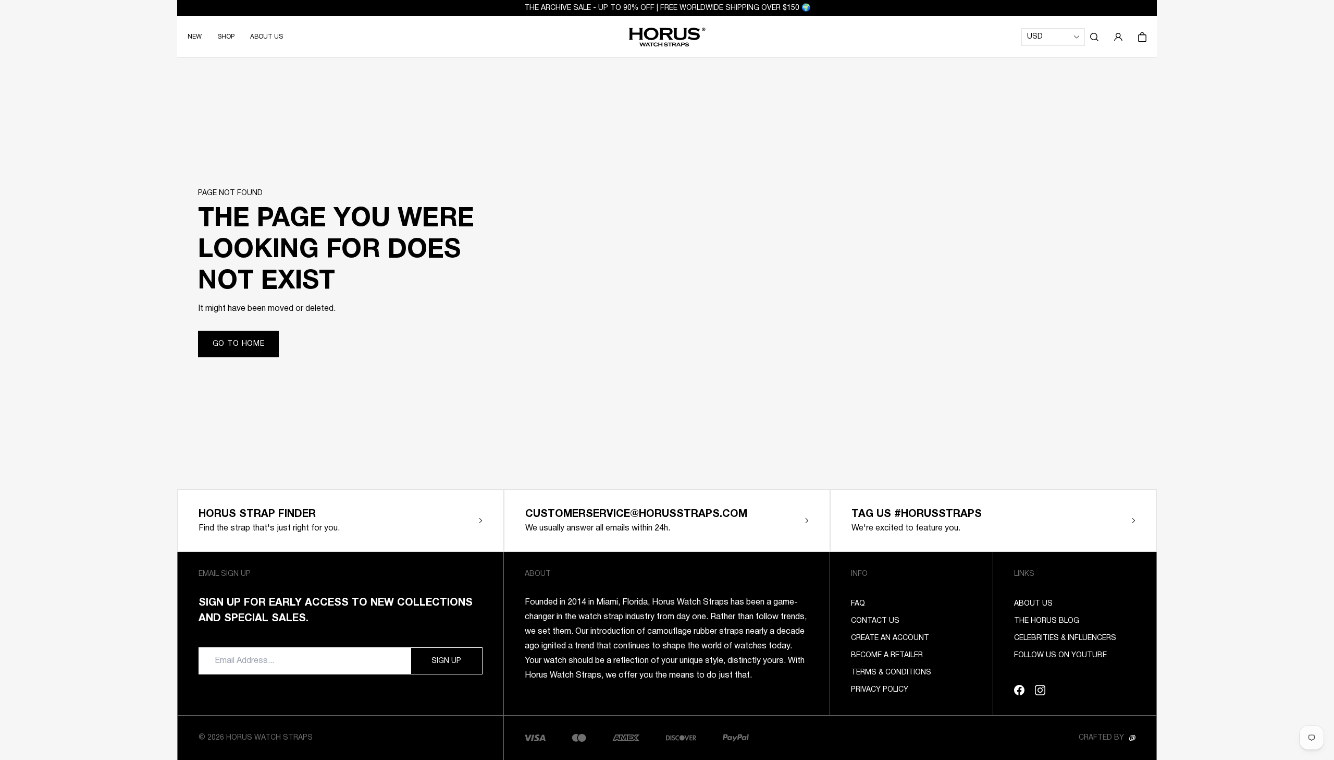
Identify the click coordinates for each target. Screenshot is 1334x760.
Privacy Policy (879, 689)
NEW (195, 37)
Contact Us (875, 621)
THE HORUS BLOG (1046, 621)
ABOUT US (266, 37)
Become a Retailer (887, 655)
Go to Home (239, 344)
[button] (1094, 37)
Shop (225, 37)
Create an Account (890, 638)
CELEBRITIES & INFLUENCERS (1065, 638)
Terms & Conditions (891, 672)
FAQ (858, 603)
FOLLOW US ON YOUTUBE (1060, 655)
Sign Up (446, 661)
